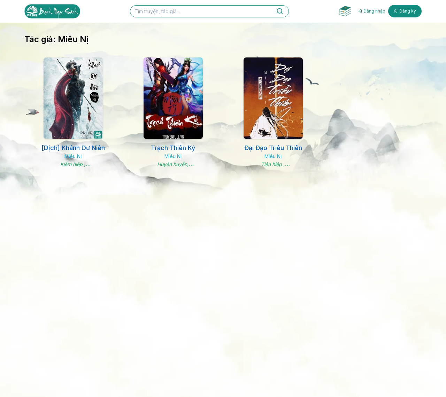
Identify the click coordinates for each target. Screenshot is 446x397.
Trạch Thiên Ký (173, 147)
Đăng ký (407, 11)
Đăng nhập (374, 11)
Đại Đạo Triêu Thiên (273, 147)
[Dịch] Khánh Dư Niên (73, 147)
